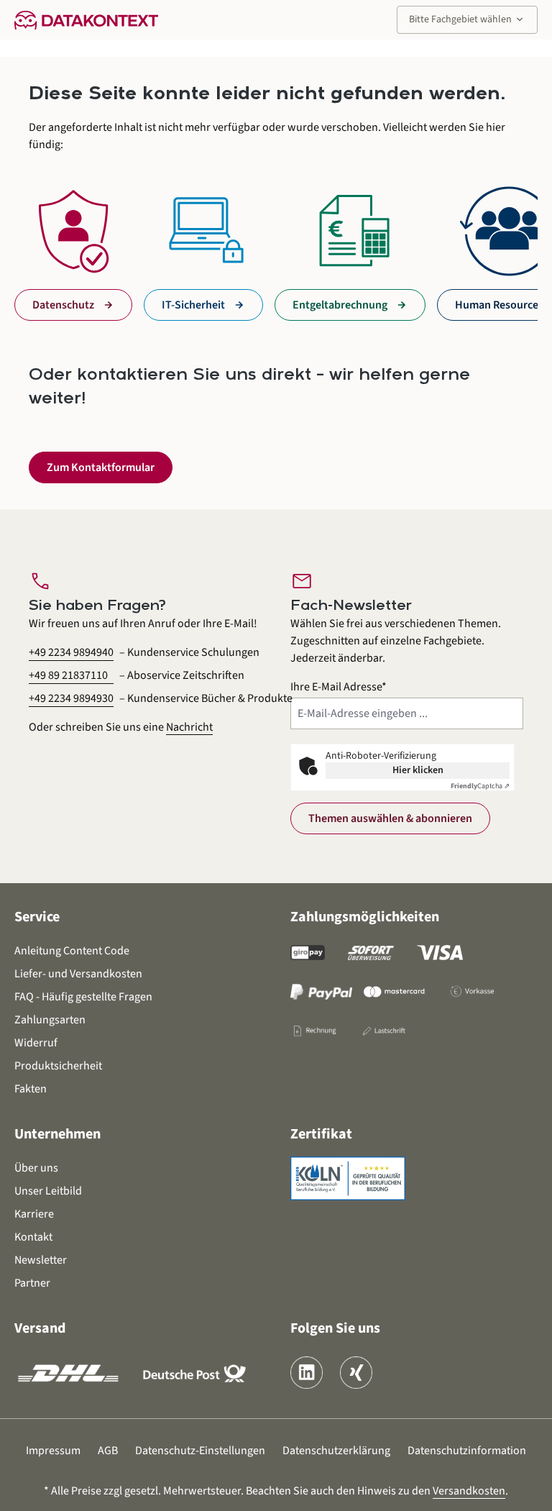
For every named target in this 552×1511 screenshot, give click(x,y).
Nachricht (189, 727)
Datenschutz (63, 305)
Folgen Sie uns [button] (335, 1328)
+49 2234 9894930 (71, 698)
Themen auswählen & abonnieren (390, 818)
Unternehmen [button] (57, 1134)
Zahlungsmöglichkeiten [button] (364, 917)
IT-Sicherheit (193, 305)
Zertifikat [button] (321, 1134)
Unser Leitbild (48, 1191)
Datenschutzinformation (467, 1450)
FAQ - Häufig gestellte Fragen (83, 997)
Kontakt (33, 1237)
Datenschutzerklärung (336, 1450)
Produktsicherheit (58, 1066)
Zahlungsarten (50, 1020)
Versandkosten (469, 1491)
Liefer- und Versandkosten (78, 974)
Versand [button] (39, 1328)
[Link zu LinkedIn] (306, 1372)
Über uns (36, 1168)
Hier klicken (417, 770)
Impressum (53, 1450)
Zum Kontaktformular (101, 467)
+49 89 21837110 (68, 675)
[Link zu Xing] (356, 1372)
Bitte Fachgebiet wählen (467, 19)
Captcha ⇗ (480, 786)
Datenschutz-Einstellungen (200, 1450)
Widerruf (36, 1043)
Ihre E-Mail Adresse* (338, 687)
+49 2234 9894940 (71, 652)
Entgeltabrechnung (340, 305)
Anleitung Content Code (71, 951)
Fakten (30, 1089)
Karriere (34, 1214)
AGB (108, 1450)
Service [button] (37, 917)
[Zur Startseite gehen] (86, 19)
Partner (32, 1283)
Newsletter (40, 1260)
